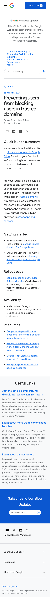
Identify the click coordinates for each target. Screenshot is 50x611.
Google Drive (10, 120)
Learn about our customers (18, 454)
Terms (25, 593)
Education (13, 62)
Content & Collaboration (21, 54)
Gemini (12, 57)
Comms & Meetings (18, 51)
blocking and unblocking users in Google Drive (23, 259)
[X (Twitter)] (14, 530)
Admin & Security (17, 59)
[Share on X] (27, 131)
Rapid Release (24, 120)
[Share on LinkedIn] (13, 131)
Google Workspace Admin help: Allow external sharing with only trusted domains (23, 347)
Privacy (19, 593)
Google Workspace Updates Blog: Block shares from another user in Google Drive (23, 335)
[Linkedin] (20, 530)
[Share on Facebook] (20, 131)
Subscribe (35, 5)
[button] (25, 552)
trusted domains (28, 196)
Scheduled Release (12, 123)
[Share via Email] (7, 131)
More (11, 65)
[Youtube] (7, 530)
